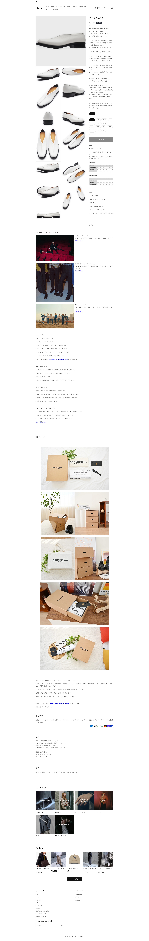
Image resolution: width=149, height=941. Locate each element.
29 (104, 131)
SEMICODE (58, 812)
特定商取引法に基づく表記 (42, 911)
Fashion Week (78, 894)
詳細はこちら (79, 240)
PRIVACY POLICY (40, 905)
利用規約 (38, 908)
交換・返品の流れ (41, 422)
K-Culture (77, 900)
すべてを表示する (74, 879)
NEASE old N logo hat (72, 868)
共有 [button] (92, 225)
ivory (93, 114)
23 (99, 120)
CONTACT (38, 900)
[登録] (62, 925)
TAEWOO (96, 812)
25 (99, 124)
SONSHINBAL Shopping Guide (58, 359)
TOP (37, 894)
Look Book (78, 897)
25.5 (105, 124)
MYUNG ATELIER (59, 836)
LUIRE (37, 836)
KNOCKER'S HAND (80, 812)
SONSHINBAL (39, 812)
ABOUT (38, 897)
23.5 (105, 120)
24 (111, 120)
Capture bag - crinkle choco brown (43, 869)
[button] (67, 6)
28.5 (98, 131)
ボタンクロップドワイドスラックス (90, 869)
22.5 (93, 120)
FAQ (37, 902)
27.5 (110, 127)
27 (104, 127)
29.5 (93, 134)
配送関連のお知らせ (41, 916)
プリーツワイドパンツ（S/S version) (105, 869)
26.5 (98, 127)
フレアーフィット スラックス (58, 868)
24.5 (93, 124)
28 (92, 131)
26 (92, 127)
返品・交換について (41, 913)
